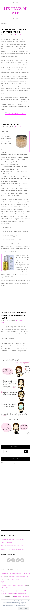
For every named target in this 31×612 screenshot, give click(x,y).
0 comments (23, 35)
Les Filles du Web (15, 10)
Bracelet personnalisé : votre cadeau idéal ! (12, 546)
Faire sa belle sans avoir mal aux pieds (18, 576)
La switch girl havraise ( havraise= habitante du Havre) (14, 315)
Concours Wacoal (5, 587)
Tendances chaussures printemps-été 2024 (12, 539)
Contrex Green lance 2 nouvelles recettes (12, 549)
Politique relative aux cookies (19, 605)
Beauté (17, 35)
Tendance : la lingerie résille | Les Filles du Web (13, 585)
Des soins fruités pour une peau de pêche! (13, 31)
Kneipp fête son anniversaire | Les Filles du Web (13, 591)
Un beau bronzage (11, 124)
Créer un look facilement (7, 542)
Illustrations (19, 320)
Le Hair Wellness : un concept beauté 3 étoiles (13, 593)
